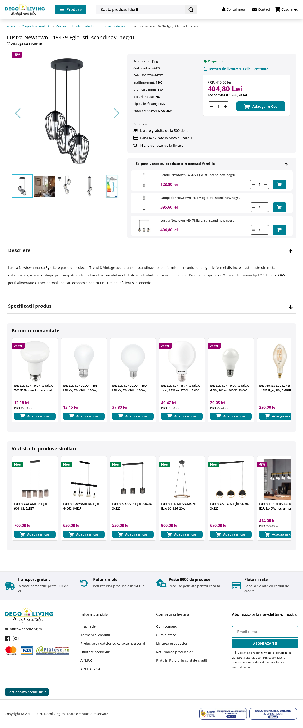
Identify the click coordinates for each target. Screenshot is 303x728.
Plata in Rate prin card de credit (181, 660)
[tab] (151, 250)
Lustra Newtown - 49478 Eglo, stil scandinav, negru (197, 220)
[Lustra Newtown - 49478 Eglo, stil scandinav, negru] (144, 225)
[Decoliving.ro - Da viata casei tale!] (25, 9)
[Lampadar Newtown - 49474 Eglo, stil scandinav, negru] (144, 202)
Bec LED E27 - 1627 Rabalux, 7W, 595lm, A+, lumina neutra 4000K (34, 388)
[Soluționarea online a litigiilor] (273, 714)
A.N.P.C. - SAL (91, 669)
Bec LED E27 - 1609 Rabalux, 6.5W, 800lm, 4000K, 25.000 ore (229, 388)
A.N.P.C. (86, 660)
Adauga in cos (264, 106)
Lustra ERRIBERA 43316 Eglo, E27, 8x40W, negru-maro (279, 506)
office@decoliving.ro (26, 629)
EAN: (136, 75)
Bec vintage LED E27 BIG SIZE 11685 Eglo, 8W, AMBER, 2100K (279, 388)
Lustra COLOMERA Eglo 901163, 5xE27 (30, 506)
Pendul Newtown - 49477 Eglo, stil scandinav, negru (197, 175)
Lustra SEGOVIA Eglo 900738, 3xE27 (132, 506)
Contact (264, 9)
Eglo (155, 61)
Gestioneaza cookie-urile (26, 692)
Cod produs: (142, 68)
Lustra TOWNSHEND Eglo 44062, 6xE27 (81, 506)
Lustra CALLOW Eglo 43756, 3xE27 (229, 506)
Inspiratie (88, 626)
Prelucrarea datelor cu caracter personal (112, 643)
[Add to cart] (279, 184)
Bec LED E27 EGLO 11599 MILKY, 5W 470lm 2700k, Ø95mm (129, 388)
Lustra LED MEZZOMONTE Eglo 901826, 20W (179, 506)
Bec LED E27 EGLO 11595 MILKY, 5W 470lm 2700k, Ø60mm (80, 388)
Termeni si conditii (95, 635)
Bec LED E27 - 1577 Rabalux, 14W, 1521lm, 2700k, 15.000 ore (180, 388)
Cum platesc (166, 635)
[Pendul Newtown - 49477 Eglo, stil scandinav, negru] (144, 180)
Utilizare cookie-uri (95, 652)
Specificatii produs (30, 306)
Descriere (19, 250)
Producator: (142, 61)
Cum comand (166, 626)
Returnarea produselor (174, 652)
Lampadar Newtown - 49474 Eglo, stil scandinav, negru (200, 197)
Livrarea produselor (171, 643)
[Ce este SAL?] (223, 714)
